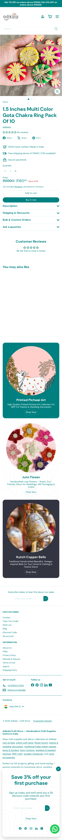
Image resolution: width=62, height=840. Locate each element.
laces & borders (11, 750)
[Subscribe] (47, 808)
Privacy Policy (9, 655)
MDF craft (17, 753)
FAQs (5, 651)
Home (5, 102)
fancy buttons (27, 750)
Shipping (18, 186)
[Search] (56, 28)
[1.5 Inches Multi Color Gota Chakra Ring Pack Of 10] (22, 297)
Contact (6, 617)
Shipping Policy (10, 670)
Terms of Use (9, 662)
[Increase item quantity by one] (15, 171)
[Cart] (50, 16)
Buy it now (31, 199)
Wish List (7, 625)
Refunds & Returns (11, 659)
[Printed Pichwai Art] (31, 370)
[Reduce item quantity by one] (5, 171)
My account (8, 636)
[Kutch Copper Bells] (31, 527)
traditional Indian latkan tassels (40, 746)
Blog (5, 628)
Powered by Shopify (42, 721)
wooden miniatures (33, 753)
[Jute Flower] (31, 448)
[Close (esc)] (58, 769)
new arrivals (9, 742)
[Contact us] (54, 829)
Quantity (7, 165)
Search (6, 666)
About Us (7, 647)
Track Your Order (11, 621)
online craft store (24, 742)
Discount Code (10, 632)
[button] (10, 132)
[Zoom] (57, 91)
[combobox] (31, 28)
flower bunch (41, 742)
